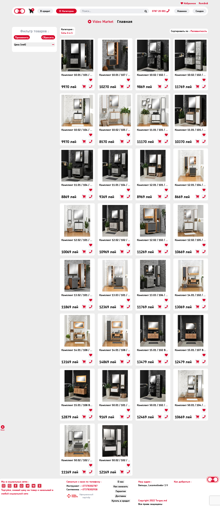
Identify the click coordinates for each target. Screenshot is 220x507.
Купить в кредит (121, 500)
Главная (124, 21)
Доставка (120, 495)
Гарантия (121, 491)
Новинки (182, 11)
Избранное (189, 3)
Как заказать (120, 486)
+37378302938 (81, 489)
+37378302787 (82, 485)
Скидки (200, 11)
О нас (121, 481)
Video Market (103, 21)
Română (203, 3)
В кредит (45, 11)
